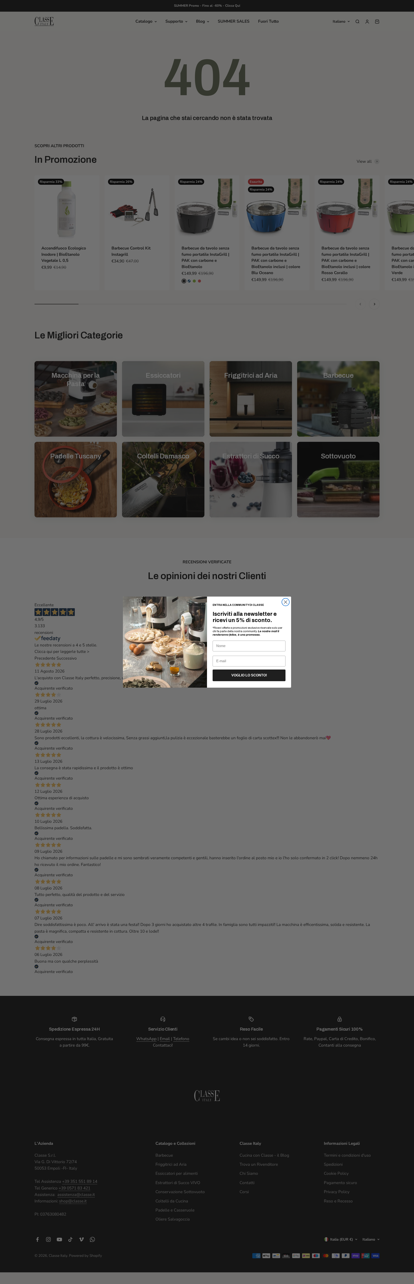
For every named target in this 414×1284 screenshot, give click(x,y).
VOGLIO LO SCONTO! (249, 675)
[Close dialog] (285, 602)
